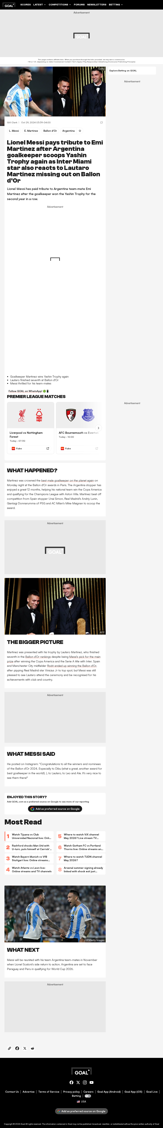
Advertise (29, 1091)
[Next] (98, 428)
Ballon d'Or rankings (38, 656)
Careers (88, 1091)
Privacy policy (71, 1091)
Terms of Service (48, 1091)
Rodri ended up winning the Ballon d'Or (71, 665)
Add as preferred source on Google (58, 808)
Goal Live (152, 1091)
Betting (76, 1095)
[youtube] (91, 1083)
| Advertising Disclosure (107, 62)
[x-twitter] (78, 1083)
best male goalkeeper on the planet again (67, 480)
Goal (23, 1124)
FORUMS (79, 4)
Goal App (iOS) (133, 1091)
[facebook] (71, 1083)
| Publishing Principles (126, 62)
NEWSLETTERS (96, 4)
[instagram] (84, 1083)
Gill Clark (12, 122)
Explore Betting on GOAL (123, 70)
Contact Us (12, 1091)
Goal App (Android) (109, 1091)
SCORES (25, 4)
